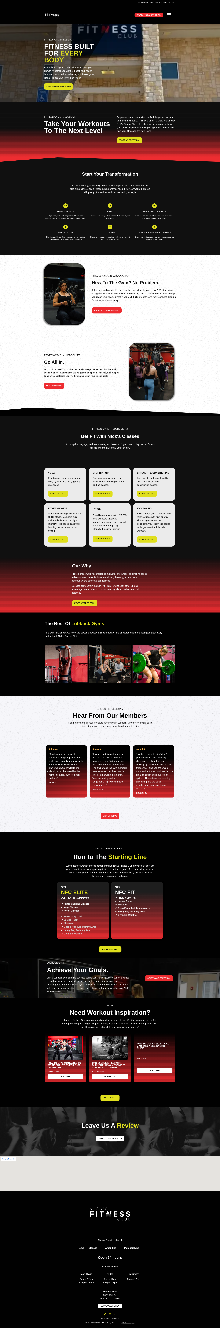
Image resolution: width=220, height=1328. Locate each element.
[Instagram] (110, 1314)
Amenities (110, 1248)
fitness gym (57, 67)
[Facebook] (105, 1314)
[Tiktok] (115, 1314)
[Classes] (110, 227)
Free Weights (65, 211)
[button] (169, 15)
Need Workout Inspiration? (110, 1012)
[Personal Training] (154, 205)
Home (81, 1248)
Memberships (131, 1248)
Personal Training (154, 211)
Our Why (81, 565)
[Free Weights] (65, 205)
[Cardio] (110, 205)
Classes (110, 232)
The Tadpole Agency (128, 1323)
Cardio (110, 211)
